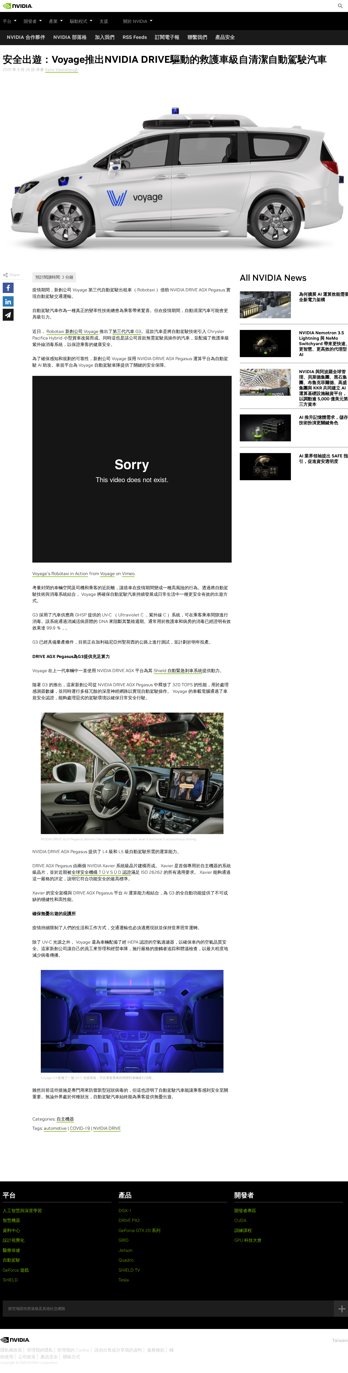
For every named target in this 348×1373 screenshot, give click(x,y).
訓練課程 (243, 1230)
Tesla (124, 1279)
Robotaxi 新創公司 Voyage (72, 331)
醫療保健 (11, 1250)
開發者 (30, 21)
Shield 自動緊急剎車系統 (178, 670)
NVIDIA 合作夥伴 (26, 37)
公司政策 (27, 1356)
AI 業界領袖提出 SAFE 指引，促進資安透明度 (323, 458)
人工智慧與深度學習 (22, 1210)
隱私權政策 (11, 1350)
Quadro (126, 1260)
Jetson (126, 1250)
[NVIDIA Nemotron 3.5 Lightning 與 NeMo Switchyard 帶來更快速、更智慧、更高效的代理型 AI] (265, 343)
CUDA (240, 1220)
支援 (104, 21)
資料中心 (11, 1230)
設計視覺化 (13, 1240)
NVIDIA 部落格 (70, 37)
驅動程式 (78, 21)
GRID (124, 1240)
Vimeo (128, 573)
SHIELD (10, 1279)
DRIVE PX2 (129, 1220)
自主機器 (65, 1119)
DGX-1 (125, 1210)
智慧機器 (11, 1220)
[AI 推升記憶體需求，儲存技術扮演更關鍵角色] (265, 428)
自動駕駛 (11, 1260)
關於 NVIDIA (135, 21)
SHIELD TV (129, 1270)
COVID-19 (80, 1128)
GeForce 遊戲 (16, 1270)
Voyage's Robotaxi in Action (60, 573)
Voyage (107, 573)
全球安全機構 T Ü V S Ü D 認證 (101, 872)
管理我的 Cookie (73, 1350)
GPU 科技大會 (248, 1240)
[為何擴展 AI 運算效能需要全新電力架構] (265, 305)
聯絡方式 (71, 1356)
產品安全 (225, 37)
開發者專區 (245, 1210)
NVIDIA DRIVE (107, 1128)
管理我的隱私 (40, 1350)
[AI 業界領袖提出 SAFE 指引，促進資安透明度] (265, 466)
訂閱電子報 (167, 37)
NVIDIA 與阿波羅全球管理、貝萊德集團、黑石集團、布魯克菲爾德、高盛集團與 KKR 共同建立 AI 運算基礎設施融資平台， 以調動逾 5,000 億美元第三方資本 (323, 388)
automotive (55, 1128)
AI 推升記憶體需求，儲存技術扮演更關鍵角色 (323, 419)
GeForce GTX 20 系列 (139, 1230)
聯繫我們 (197, 37)
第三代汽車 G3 (127, 331)
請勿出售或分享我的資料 (118, 1350)
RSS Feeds (135, 37)
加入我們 (104, 37)
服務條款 (155, 1350)
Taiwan (340, 1340)
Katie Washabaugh (61, 69)
